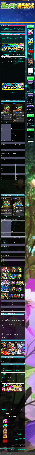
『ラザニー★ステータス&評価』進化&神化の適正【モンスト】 (17, 449)
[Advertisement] (17, 16)
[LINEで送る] (7, 55)
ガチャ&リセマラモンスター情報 (16, 444)
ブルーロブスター (3, 302)
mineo (33, 125)
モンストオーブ (29, 111)
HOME (0, 24)
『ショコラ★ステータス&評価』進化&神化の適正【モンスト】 (8, 448)
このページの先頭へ (32, 453)
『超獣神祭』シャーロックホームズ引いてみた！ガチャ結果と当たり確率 (12, 374)
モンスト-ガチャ (3, 24)
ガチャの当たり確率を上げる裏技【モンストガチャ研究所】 (30, 74)
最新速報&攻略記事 (22, 444)
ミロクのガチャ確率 (30, 96)
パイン (2, 366)
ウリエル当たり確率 (30, 103)
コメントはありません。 (17, 445)
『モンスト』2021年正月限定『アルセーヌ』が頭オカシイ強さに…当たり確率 (12, 28)
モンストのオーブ (4, 377)
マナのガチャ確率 (30, 83)
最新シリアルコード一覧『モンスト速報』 (30, 35)
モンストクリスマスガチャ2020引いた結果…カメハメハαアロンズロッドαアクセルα (13, 29)
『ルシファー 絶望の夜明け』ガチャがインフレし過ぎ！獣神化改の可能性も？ (12, 32)
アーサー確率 (29, 109)
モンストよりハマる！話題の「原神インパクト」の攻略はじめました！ (12, 37)
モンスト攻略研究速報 (6, 453)
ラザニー (2, 361)
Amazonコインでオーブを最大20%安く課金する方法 (10, 38)
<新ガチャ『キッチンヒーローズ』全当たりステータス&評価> (10, 370)
